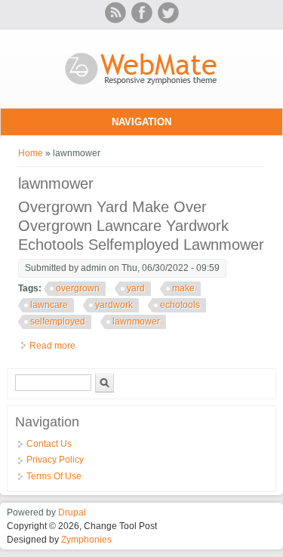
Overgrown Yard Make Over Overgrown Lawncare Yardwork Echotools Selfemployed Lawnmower (141, 225)
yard (136, 288)
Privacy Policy (55, 459)
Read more (52, 345)
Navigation (141, 122)
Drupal (72, 512)
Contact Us (49, 444)
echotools (180, 305)
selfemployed (57, 321)
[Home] (141, 86)
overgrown (78, 288)
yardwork (114, 305)
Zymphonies (86, 539)
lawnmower (136, 321)
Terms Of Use (54, 476)
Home (30, 153)
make (183, 288)
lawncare (49, 305)
